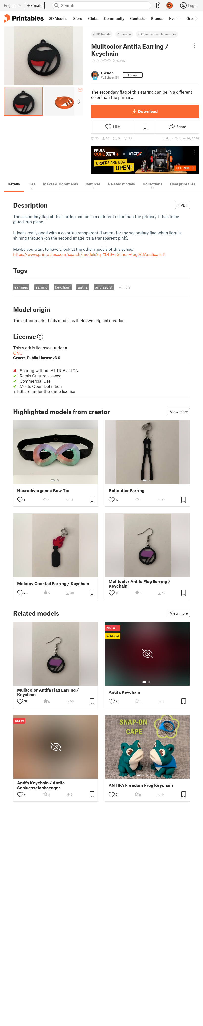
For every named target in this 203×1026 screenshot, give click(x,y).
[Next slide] (78, 101)
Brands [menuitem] (157, 18)
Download (148, 111)
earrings (21, 287)
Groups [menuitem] (192, 18)
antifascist (103, 287)
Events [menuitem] (174, 18)
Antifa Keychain (124, 692)
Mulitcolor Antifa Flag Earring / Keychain (139, 583)
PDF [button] (184, 205)
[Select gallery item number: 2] (58, 480)
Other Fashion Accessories (158, 34)
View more (179, 411)
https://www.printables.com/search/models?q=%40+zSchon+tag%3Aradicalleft (89, 254)
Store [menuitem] (77, 18)
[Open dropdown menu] (194, 46)
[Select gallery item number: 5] (155, 775)
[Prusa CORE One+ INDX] (145, 160)
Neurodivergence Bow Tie (43, 490)
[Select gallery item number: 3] (148, 775)
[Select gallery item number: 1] (53, 480)
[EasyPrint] (158, 5)
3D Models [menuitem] (58, 18)
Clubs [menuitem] (93, 18)
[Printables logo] (24, 18)
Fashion (126, 34)
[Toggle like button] (20, 500)
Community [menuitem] (114, 18)
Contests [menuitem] (137, 18)
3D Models (103, 34)
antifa (83, 287)
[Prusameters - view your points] (169, 5)
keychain (62, 287)
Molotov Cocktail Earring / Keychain (53, 583)
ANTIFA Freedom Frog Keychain (141, 785)
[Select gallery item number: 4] (151, 775)
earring (42, 287)
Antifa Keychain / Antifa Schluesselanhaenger (41, 785)
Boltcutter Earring (126, 490)
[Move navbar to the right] (196, 18)
